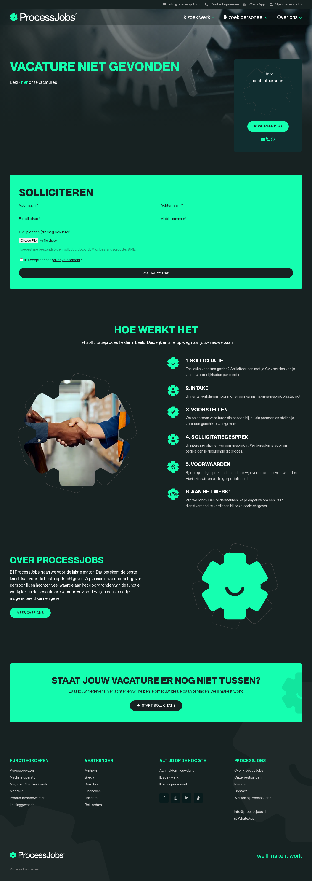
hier (24, 82)
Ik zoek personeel (243, 17)
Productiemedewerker (27, 798)
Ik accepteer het (53, 260)
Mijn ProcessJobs (288, 4)
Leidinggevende (22, 805)
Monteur (16, 791)
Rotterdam (93, 805)
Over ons (287, 17)
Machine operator (23, 777)
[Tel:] (268, 139)
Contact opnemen (225, 4)
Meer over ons (30, 613)
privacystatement (66, 260)
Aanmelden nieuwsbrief (177, 770)
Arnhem (91, 770)
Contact (240, 791)
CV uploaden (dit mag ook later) (45, 232)
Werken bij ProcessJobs (252, 798)
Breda (89, 777)
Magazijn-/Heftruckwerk (28, 784)
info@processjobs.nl (184, 4)
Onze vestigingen (248, 777)
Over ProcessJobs (248, 770)
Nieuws (240, 784)
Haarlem (91, 798)
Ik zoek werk (196, 17)
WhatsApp (257, 4)
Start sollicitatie (158, 705)
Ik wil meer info (268, 126)
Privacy (15, 869)
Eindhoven (93, 791)
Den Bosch (93, 784)
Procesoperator (22, 770)
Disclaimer (31, 869)
